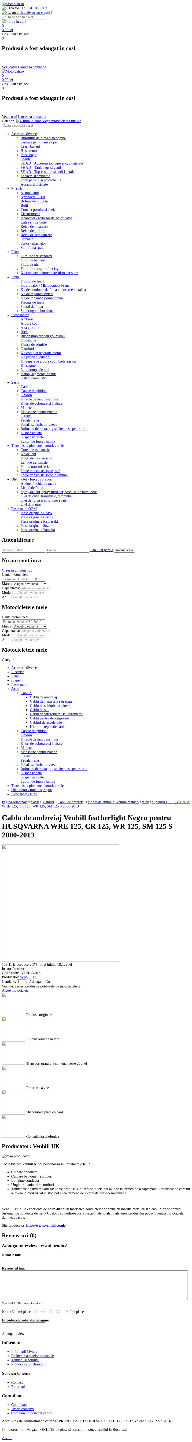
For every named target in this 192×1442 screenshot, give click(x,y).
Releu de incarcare (34, 226)
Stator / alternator (33, 243)
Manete (26, 408)
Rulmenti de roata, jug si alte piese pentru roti (54, 429)
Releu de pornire (33, 231)
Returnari (18, 1387)
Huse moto (29, 151)
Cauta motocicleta (15, 574)
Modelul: (9, 592)
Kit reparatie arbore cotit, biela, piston (48, 361)
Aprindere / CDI (33, 197)
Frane (15, 277)
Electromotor (30, 214)
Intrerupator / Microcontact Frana (45, 285)
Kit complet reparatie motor (41, 353)
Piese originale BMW (36, 513)
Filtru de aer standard (36, 256)
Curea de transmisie (35, 450)
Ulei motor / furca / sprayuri (31, 479)
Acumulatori (30, 193)
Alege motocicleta (15, 990)
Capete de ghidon (34, 391)
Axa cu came (30, 328)
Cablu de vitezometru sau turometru (56, 714)
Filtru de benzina (33, 260)
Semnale (27, 239)
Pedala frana (30, 420)
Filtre (15, 252)
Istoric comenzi (22, 1409)
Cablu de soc (39, 710)
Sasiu (15, 382)
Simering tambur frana (37, 311)
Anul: (6, 597)
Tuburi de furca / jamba (38, 441)
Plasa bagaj (29, 155)
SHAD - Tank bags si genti (41, 167)
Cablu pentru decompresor (49, 718)
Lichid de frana (32, 488)
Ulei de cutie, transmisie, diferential (47, 496)
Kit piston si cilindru (36, 357)
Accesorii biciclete (34, 184)
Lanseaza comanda (32, 67)
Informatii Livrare (24, 1352)
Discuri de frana (32, 281)
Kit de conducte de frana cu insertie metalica (53, 290)
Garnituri (27, 349)
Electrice (17, 189)
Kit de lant (28, 454)
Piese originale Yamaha (38, 530)
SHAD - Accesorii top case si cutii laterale (52, 163)
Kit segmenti (30, 365)
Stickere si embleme (35, 176)
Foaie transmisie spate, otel (40, 471)
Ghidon (26, 395)
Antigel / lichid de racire (38, 483)
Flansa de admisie (34, 344)
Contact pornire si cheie (38, 210)
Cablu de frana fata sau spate (51, 701)
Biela (24, 332)
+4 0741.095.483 (34, 8)
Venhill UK (28, 977)
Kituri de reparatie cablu (48, 727)
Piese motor (20, 315)
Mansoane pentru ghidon (39, 412)
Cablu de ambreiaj (43, 697)
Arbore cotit (29, 323)
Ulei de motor (31, 504)
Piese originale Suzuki (37, 526)
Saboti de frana (32, 306)
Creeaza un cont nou (17, 570)
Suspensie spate (32, 437)
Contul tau (19, 1405)
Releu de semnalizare (36, 235)
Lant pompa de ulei (35, 370)
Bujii (24, 205)
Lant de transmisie (34, 462)
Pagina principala (14, 802)
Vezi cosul (9, 67)
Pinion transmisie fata (36, 467)
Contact (17, 1382)
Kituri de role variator (36, 458)
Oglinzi (26, 416)
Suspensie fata (31, 433)
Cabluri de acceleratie (46, 722)
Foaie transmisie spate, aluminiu (44, 475)
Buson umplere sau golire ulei (43, 336)
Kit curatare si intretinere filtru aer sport (49, 273)
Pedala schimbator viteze (39, 424)
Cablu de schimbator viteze (50, 706)
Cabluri (26, 387)
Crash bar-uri (30, 146)
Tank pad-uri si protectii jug (41, 180)
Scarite (26, 159)
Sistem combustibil (34, 378)
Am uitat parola (101, 550)
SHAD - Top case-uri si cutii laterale (47, 172)
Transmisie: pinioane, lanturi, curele (37, 446)
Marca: (7, 584)
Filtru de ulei (30, 264)
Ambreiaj (27, 319)
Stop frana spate (32, 248)
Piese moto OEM (24, 509)
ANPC (7, 1438)
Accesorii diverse (24, 134)
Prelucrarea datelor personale (32, 1356)
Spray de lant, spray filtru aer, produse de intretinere (59, 492)
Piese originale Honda (37, 517)
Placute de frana (32, 302)
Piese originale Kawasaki (39, 521)
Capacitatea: (11, 588)
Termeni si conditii (25, 1360)
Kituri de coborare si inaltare (42, 403)
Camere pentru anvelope (39, 142)
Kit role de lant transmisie (39, 399)
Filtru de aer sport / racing (40, 269)
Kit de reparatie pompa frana (42, 298)
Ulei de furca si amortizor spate (43, 500)
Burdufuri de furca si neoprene (43, 138)
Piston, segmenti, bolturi (38, 374)
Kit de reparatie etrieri (37, 294)
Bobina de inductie (34, 201)
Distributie (28, 340)
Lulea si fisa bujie (34, 222)
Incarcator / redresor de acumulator (46, 218)
